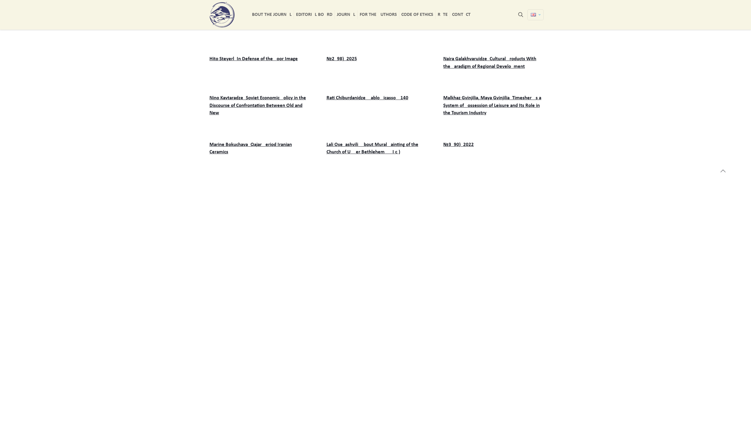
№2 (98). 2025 (342, 58)
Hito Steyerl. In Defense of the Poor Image (253, 58)
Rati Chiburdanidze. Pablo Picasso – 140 (367, 97)
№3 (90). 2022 (458, 144)
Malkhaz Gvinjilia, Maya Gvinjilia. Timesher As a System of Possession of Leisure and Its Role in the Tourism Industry (492, 105)
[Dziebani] (222, 14)
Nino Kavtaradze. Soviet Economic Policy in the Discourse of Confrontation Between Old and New (257, 105)
